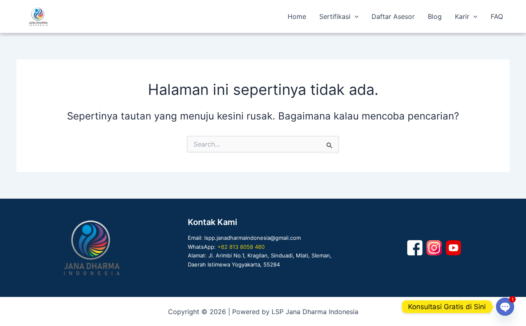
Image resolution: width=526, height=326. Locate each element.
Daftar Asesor (393, 16)
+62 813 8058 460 (241, 246)
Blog (435, 16)
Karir (462, 16)
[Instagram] (434, 247)
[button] (355, 16)
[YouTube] (453, 247)
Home (297, 16)
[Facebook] (414, 247)
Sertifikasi (335, 16)
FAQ (497, 16)
